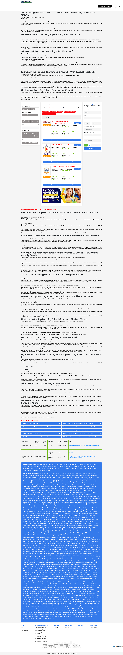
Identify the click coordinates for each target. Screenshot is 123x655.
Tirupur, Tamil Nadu (56, 529)
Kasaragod (92, 500)
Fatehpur (34, 490)
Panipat (47, 515)
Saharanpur (51, 521)
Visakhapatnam (54, 533)
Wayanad (95, 533)
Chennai (69, 483)
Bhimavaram (27, 481)
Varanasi (93, 531)
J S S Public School (61, 595)
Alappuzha (75, 473)
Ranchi (76, 519)
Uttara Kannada (70, 531)
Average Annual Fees (89, 132)
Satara (85, 521)
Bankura (49, 477)
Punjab (60, 468)
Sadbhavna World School (46, 609)
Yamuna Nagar (66, 535)
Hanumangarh (41, 494)
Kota (45, 504)
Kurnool (25, 506)
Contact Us (92, 149)
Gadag (40, 490)
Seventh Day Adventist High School (66, 553)
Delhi (46, 487)
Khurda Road (55, 502)
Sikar (84, 523)
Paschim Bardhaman (63, 515)
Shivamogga (68, 523)
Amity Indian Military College (60, 555)
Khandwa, (36, 502)
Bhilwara (93, 479)
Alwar (30, 475)
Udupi (44, 531)
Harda (49, 494)
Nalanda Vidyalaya (83, 551)
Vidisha (30, 533)
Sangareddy (73, 521)
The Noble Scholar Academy (37, 574)
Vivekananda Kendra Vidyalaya (38, 576)
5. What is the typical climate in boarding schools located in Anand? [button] (37, 436)
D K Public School (63, 582)
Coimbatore (61, 485)
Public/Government (33, 142)
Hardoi (54, 494)
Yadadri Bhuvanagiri (48, 535)
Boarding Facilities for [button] (27, 106)
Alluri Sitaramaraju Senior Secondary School (78, 549)
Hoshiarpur (88, 494)
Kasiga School (27, 540)
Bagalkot (81, 475)
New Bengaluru (93, 512)
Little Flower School (43, 547)
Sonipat (57, 525)
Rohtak (25, 521)
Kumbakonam (95, 504)
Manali (39, 508)
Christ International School (31, 565)
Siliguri (89, 523)
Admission (47, 140)
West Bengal (46, 470)
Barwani (84, 477)
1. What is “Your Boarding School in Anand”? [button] (31, 423)
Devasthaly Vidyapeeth (35, 586)
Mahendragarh (80, 506)
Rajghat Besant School (85, 588)
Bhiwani (34, 481)
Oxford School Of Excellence (66, 578)
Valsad (86, 531)
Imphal (37, 496)
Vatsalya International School (64, 167)
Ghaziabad (83, 490)
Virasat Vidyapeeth (66, 574)
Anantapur (54, 475)
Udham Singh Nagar (35, 531)
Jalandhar (72, 496)
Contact (68, 140)
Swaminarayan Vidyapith (61, 145)
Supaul (96, 525)
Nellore (85, 512)
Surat (24, 527)
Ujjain (49, 531)
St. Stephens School (83, 605)
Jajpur (66, 496)
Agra (41, 473)
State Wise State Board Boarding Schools (41, 639)
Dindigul (32, 489)
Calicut (41, 483)
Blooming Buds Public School (37, 582)
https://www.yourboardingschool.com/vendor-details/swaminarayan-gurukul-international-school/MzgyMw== (84, 446)
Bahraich (88, 475)
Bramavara (26, 483)
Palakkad (84, 514)
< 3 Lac (32, 121)
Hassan (66, 494)
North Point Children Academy (37, 578)
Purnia (75, 517)
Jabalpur (55, 496)
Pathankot (26, 517)
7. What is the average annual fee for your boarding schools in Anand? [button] (79, 426)
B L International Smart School (74, 568)
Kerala (80, 466)
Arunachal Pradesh (60, 464)
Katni (30, 502)
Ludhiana (65, 506)
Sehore (35, 523)
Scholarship (55, 140)
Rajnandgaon (69, 519)
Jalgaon (79, 496)
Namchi (39, 512)
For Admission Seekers (68, 629)
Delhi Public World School (75, 570)
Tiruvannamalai (68, 529)
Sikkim (73, 468)
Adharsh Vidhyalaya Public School (77, 576)
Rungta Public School (67, 599)
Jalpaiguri (91, 496)
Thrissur (88, 527)
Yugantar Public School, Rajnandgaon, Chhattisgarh (58, 543)
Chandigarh (62, 483)
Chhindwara (77, 483)
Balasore (25, 477)
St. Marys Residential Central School (66, 609)
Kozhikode (65, 504)
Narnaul (64, 512)
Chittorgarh (48, 485)
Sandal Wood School (46, 580)
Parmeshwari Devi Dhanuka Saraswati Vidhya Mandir (60, 588)
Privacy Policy (23, 629)
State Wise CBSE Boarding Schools (40, 627)
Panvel (53, 515)
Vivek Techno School (80, 574)
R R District (86, 517)
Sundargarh (89, 525)
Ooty (72, 514)
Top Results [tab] (51, 107)
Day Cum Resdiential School (25, 134)
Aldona (82, 473)
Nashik (70, 512)
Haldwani (26, 494)
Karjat (76, 500)
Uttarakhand (36, 470)
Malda (34, 508)
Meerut (81, 508)
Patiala (32, 517)
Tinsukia (93, 527)
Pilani (48, 517)
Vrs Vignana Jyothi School (63, 615)
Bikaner (64, 481)
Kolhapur (88, 502)
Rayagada (95, 519)
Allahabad (94, 473)
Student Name (87, 110)
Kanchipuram (94, 498)
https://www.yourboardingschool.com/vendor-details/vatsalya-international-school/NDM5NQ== (82, 457)
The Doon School (36, 541)
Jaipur (61, 496)
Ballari (31, 477)
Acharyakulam (27, 601)
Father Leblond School (30, 547)
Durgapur (43, 489)
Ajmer (69, 473)
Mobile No (86, 121)
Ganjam (76, 490)
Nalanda (25, 512)
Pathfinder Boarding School (85, 578)
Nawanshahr (77, 512)
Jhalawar (39, 498)
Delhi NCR (90, 464)
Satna (90, 521)
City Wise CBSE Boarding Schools (40, 629)
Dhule (94, 487)
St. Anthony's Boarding (45, 616)
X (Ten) (31, 115)
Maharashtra (27, 468)
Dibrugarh (26, 489)
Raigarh (36, 519)
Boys (28, 109)
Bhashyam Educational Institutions (66, 613)
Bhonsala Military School (51, 563)
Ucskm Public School (53, 574)
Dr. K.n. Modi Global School (36, 572)
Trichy (80, 529)
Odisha (55, 468)
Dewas (58, 487)
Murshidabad (47, 510)
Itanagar (49, 496)
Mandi (44, 508)
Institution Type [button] (25, 130)
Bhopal (40, 481)
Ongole (67, 514)
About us (22, 627)
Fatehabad (26, 490)
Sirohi (24, 525)
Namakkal (32, 512)
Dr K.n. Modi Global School (51, 586)
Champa (54, 483)
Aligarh (88, 473)
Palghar (90, 514)
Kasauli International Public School (77, 545)
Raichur (92, 517)
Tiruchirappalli (31, 529)
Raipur (42, 519)
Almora (25, 475)
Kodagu (66, 502)
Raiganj (30, 519)
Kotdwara (51, 504)
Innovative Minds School (37, 568)
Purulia (80, 517)
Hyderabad (26, 496)
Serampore (42, 523)
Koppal (30, 504)
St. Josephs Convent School (44, 611)
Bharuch (83, 479)
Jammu (97, 496)
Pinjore (52, 517)
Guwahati (84, 492)
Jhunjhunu (55, 498)
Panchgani (33, 515)
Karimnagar (69, 500)
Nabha (67, 510)
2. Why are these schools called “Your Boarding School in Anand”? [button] (36, 426)
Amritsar (41, 475)
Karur (86, 500)
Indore (43, 496)
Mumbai (39, 510)
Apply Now (77, 123)
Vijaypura (45, 533)
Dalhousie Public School (57, 545)
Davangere (33, 487)
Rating (77, 107)
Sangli (80, 521)
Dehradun (41, 487)
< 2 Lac (28, 121)
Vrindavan (73, 533)
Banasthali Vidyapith (91, 568)
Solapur (51, 525)
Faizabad (82, 489)
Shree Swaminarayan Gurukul (55, 607)
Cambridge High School (67, 563)
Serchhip (49, 523)
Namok (44, 512)
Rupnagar (43, 521)
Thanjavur (46, 527)
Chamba (47, 483)
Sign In (121, 7)
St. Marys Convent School (82, 599)
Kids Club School (63, 540)
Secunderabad (27, 523)
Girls (24, 109)
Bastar (90, 477)
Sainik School (32, 553)
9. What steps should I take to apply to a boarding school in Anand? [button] (78, 433)
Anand (47, 475)
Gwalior (90, 492)
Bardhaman (65, 477)
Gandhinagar (54, 490)
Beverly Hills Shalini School (49, 538)
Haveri (72, 494)
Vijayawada (37, 533)
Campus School (52, 582)
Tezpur (35, 527)
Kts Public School (94, 545)
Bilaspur (70, 481)
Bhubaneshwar (48, 481)
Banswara (56, 477)
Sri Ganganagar (72, 525)
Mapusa (64, 508)
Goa (95, 464)
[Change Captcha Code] (89, 145)
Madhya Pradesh (88, 466)
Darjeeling (26, 487)
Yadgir (58, 535)
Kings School (96, 595)
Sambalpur (64, 521)
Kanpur (46, 500)
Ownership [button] (24, 139)
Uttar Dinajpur (59, 531)
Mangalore (57, 508)
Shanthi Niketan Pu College (36, 607)
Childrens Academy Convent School (42, 570)
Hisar (76, 494)
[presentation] (50, 107)
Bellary (42, 479)
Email (85, 115)
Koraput (35, 504)
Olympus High (52, 578)
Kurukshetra (39, 506)
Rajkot (62, 519)
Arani (66, 475)
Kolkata (94, 502)
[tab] (30, 107)
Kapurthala (53, 500)
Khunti (48, 502)
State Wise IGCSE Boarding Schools (40, 636)
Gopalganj (26, 492)
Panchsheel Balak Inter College (32, 588)
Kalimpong (86, 498)
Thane (40, 527)
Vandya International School (45, 618)
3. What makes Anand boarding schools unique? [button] (33, 430)
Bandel (36, 477)
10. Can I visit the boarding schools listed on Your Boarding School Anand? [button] (79, 436)
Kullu (84, 504)
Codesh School (45, 565)
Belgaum (36, 479)
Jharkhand (65, 466)
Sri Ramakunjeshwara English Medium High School (81, 607)
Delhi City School (57, 584)
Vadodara (80, 531)
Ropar (30, 521)
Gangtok (70, 490)
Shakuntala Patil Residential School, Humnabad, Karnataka (68, 559)
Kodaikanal (73, 502)
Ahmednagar (57, 473)
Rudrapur (36, 521)
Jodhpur (65, 498)
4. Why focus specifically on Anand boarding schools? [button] (34, 433)
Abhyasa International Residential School (41, 613)
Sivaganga (39, 525)
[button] (30, 128)
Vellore (25, 533)
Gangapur (63, 490)
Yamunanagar (76, 535)
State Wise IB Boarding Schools (40, 630)
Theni (52, 527)
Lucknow (58, 506)
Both (33, 109)
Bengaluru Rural (58, 479)
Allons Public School (80, 597)
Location (86, 138)
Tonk (75, 529)
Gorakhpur (33, 492)
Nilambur (33, 514)
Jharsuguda (47, 498)
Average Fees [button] (25, 118)
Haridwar (60, 494)
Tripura (94, 468)
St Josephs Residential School (59, 547)
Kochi (61, 502)
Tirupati (46, 529)
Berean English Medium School (51, 591)
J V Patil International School (55, 568)
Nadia (72, 510)
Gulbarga (60, 492)
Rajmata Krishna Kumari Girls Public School (82, 540)
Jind (61, 498)
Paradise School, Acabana (79, 590)
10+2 (36, 115)
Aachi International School (57, 576)
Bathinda (96, 477)
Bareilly (72, 477)
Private (24, 142)
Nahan (89, 510)
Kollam (25, 504)
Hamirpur (33, 494)
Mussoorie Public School (82, 541)
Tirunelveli (40, 529)
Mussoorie (56, 510)
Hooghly (81, 494)
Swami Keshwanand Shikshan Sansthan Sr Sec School (62, 572)
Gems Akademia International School (49, 597)
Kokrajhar (81, 502)
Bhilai (88, 479)
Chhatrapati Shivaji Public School (86, 563)
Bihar (74, 464)
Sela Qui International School (79, 580)
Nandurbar (57, 512)
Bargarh (77, 477)
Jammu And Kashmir (54, 466)
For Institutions (67, 627)
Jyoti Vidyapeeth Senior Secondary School (46, 601)
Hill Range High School (54, 566)
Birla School (26, 570)
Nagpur (83, 510)
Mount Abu (32, 510)
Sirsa (28, 525)
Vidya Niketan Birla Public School (87, 593)
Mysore (62, 510)
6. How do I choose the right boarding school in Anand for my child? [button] (78, 423)
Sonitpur (63, 525)
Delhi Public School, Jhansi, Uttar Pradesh (76, 584)
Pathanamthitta (89, 515)
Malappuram (27, 508)
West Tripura (37, 535)
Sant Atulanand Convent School (60, 590)
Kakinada (79, 498)
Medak (76, 508)
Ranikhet (82, 519)
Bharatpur (76, 479)
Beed (24, 479)
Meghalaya (42, 468)
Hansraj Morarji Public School (37, 566)
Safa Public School (43, 590)
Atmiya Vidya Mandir (43, 545)
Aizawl (64, 473)
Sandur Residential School (54, 557)
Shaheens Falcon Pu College (40, 559)
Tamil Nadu (79, 468)
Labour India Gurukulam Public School (82, 547)
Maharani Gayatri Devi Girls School (71, 603)
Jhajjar (33, 498)
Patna (38, 517)
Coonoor (68, 485)
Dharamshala (72, 487)
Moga (93, 508)
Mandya (50, 508)
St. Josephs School (67, 597)
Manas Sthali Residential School (90, 586)
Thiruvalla (58, 527)
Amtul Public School (34, 543)
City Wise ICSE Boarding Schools (40, 635)
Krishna (72, 504)
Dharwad (81, 487)
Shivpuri (75, 523)
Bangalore (42, 477)
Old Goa (61, 514)
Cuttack (74, 485)
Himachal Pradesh (41, 466)
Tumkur (93, 529)
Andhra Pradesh (48, 464)
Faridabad (89, 489)
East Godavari (51, 489)
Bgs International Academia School (81, 555)
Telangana (87, 468)
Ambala (35, 475)
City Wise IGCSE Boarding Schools (40, 638)
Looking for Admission (89, 126)
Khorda (42, 502)
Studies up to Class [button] (26, 112)
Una (53, 531)
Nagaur (77, 510)
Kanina (30, 500)
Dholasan (88, 487)
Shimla (61, 523)
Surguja (29, 527)
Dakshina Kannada (84, 485)
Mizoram (49, 468)
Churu (54, 485)
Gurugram (76, 492)
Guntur (70, 492)
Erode (70, 489)
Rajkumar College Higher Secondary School (45, 599)
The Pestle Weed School (66, 538)
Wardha (88, 533)
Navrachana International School (49, 551)
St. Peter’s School (59, 611)
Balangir (94, 475)
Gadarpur (46, 490)
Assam (70, 464)
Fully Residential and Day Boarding (32, 135)
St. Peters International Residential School (41, 615)
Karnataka (73, 466)
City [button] (23, 124)
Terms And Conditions (24, 630)
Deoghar (52, 487)
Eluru (58, 489)
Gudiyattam (52, 492)
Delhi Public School (60, 570)
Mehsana (88, 508)
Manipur (34, 468)
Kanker (36, 500)
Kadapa (72, 498)
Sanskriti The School (50, 540)
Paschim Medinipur (77, 515)
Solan (46, 525)
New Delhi (26, 514)
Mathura (70, 508)
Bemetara (48, 479)
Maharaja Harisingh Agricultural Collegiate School (68, 616)
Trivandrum (86, 529)
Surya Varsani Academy (68, 551)
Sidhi (80, 523)
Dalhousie (94, 485)
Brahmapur (91, 481)
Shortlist (47, 125)
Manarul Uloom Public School (69, 586)
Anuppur (61, 475)
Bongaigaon (77, 481)
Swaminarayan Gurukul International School (61, 122)
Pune (57, 517)
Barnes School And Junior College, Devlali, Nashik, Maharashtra (67, 561)
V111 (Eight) (25, 115)
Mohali (98, 508)
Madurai (71, 506)
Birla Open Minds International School (77, 611)
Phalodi (42, 517)
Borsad (84, 481)
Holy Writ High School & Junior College (73, 566)
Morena (25, 510)
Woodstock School (48, 541)
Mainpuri (88, 506)
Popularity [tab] (61, 107)
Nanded (50, 512)
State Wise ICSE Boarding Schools (40, 633)
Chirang (34, 485)
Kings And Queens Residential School (79, 595)
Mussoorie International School (64, 541)
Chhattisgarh (81, 464)
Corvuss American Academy (60, 565)
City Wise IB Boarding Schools (39, 632)
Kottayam (58, 504)
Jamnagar (26, 498)
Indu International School (47, 595)
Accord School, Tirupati (43, 549)
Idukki (32, 496)
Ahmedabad (48, 473)
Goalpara (91, 490)
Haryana (31, 466)
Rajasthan (67, 468)
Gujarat (25, 466)
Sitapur (33, 525)
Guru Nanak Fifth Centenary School (85, 538)
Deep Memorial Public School (41, 584)
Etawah (75, 489)
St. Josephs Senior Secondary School (64, 605)
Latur (52, 506)
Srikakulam (81, 525)
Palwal (96, 514)
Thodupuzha (81, 527)
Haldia (96, 492)
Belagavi (29, 479)
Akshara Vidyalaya (57, 549)
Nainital (94, 510)
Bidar (59, 481)
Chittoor (40, 485)
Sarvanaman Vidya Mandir (45, 553)
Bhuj (55, 481)
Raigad (25, 519)
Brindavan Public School (30, 595)
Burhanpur (34, 483)
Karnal (81, 500)
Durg (37, 489)
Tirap (24, 529)
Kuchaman (78, 504)
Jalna (85, 496)
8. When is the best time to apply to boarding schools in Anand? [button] (77, 430)
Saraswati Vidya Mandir (61, 580)
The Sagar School (37, 540)
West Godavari (27, 535)
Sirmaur (94, 523)
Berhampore (68, 479)
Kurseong (31, 506)
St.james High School (68, 591)
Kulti (88, 504)
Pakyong (77, 514)
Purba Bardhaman (66, 517)
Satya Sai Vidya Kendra (70, 557)
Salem (58, 521)
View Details (76, 140)
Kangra (25, 500)
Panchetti (26, 515)
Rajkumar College (81, 543)
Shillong (55, 523)
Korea (41, 504)
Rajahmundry (54, 519)
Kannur (41, 500)
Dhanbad (64, 487)
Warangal (81, 533)
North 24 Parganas (52, 514)
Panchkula (41, 515)
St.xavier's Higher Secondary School (87, 591)
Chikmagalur (27, 485)
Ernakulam (64, 489)
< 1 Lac (24, 121)
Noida (43, 514)
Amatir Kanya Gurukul (43, 555)
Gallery (62, 140)
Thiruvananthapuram (69, 527)
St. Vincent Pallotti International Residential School (43, 603)
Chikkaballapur (86, 483)
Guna (65, 492)
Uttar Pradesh (27, 470)
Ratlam (88, 519)
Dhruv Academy (75, 565)
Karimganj (61, 500)
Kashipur (25, 502)
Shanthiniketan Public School (37, 561)
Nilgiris (39, 514)
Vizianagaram (64, 533)
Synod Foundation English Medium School (36, 593)
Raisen (47, 519)
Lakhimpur (46, 506)
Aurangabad (73, 475)
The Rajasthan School (69, 593)
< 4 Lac (37, 121)
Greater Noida (42, 492)
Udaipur (25, 531)
